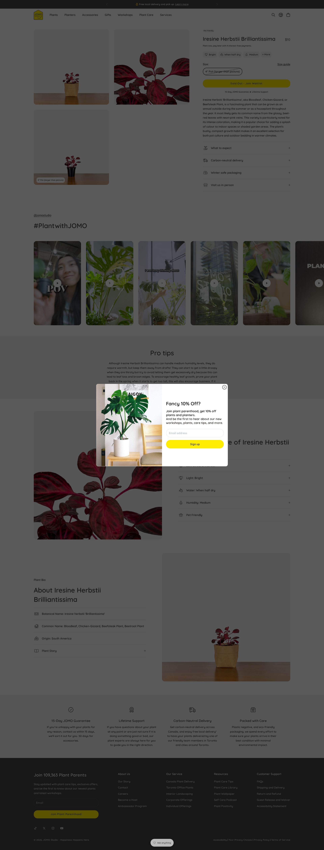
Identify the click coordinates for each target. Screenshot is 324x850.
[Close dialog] (224, 387)
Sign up (195, 444)
